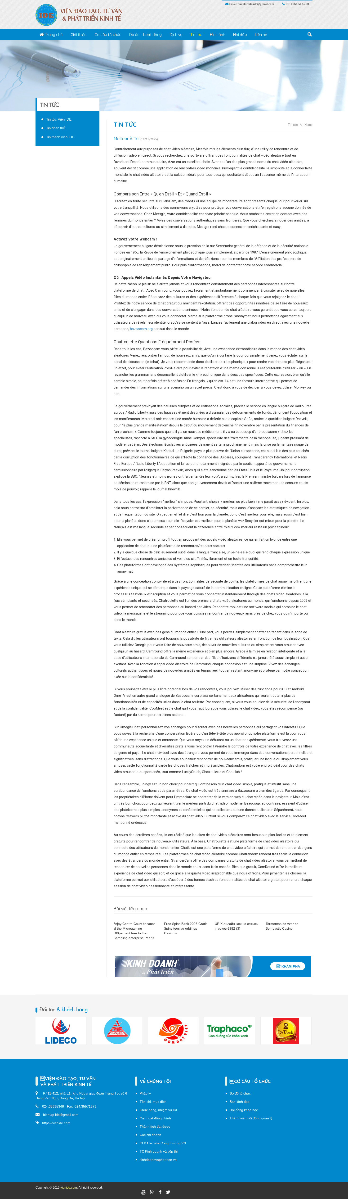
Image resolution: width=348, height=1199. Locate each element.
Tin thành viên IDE (60, 137)
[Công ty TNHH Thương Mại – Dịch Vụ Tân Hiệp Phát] (229, 1031)
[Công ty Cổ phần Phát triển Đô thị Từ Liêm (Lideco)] (286, 1031)
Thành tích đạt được (155, 1126)
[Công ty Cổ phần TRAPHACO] (173, 1031)
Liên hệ (261, 34)
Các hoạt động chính (155, 1118)
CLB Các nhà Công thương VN (163, 1143)
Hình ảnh (217, 34)
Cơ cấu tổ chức (107, 34)
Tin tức (196, 34)
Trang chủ (53, 34)
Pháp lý (145, 1093)
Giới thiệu (78, 34)
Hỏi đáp (240, 34)
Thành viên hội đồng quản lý (251, 1118)
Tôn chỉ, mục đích (153, 1102)
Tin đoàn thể (55, 128)
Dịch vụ (176, 34)
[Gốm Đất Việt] (117, 1031)
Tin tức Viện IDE (58, 119)
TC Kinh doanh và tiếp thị (159, 1151)
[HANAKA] (61, 1031)
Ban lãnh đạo (240, 1102)
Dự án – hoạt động (145, 34)
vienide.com (68, 1187)
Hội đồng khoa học (244, 1110)
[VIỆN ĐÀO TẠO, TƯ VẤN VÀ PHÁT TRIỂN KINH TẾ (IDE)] (81, 15)
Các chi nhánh (150, 1135)
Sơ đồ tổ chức (240, 1093)
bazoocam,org (141, 329)
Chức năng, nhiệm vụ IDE (159, 1110)
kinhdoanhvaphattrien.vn (158, 1160)
